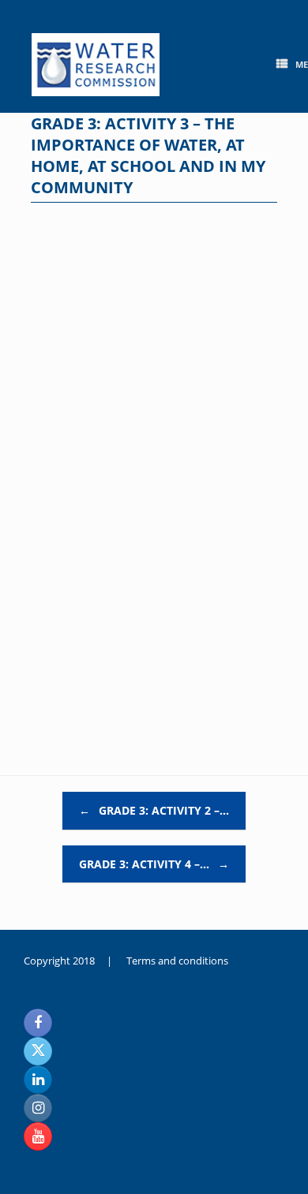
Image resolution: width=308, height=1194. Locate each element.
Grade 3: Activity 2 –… (154, 810)
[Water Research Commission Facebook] (38, 1023)
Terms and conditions (177, 960)
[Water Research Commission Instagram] (38, 1108)
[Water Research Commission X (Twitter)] (38, 1051)
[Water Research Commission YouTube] (38, 1136)
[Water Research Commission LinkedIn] (38, 1079)
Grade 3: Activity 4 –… (154, 863)
